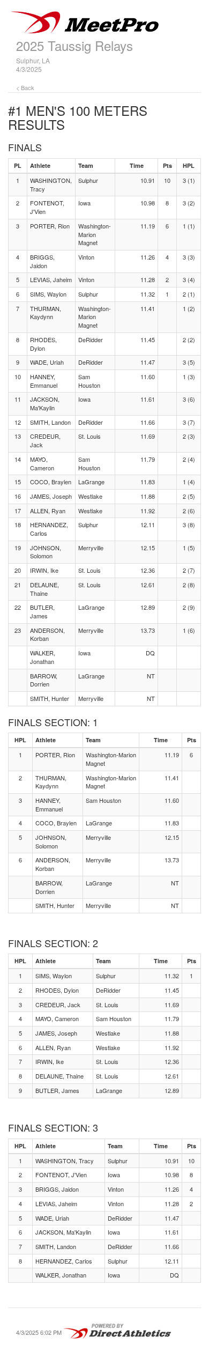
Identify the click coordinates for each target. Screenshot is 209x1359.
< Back (25, 87)
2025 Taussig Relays (74, 45)
